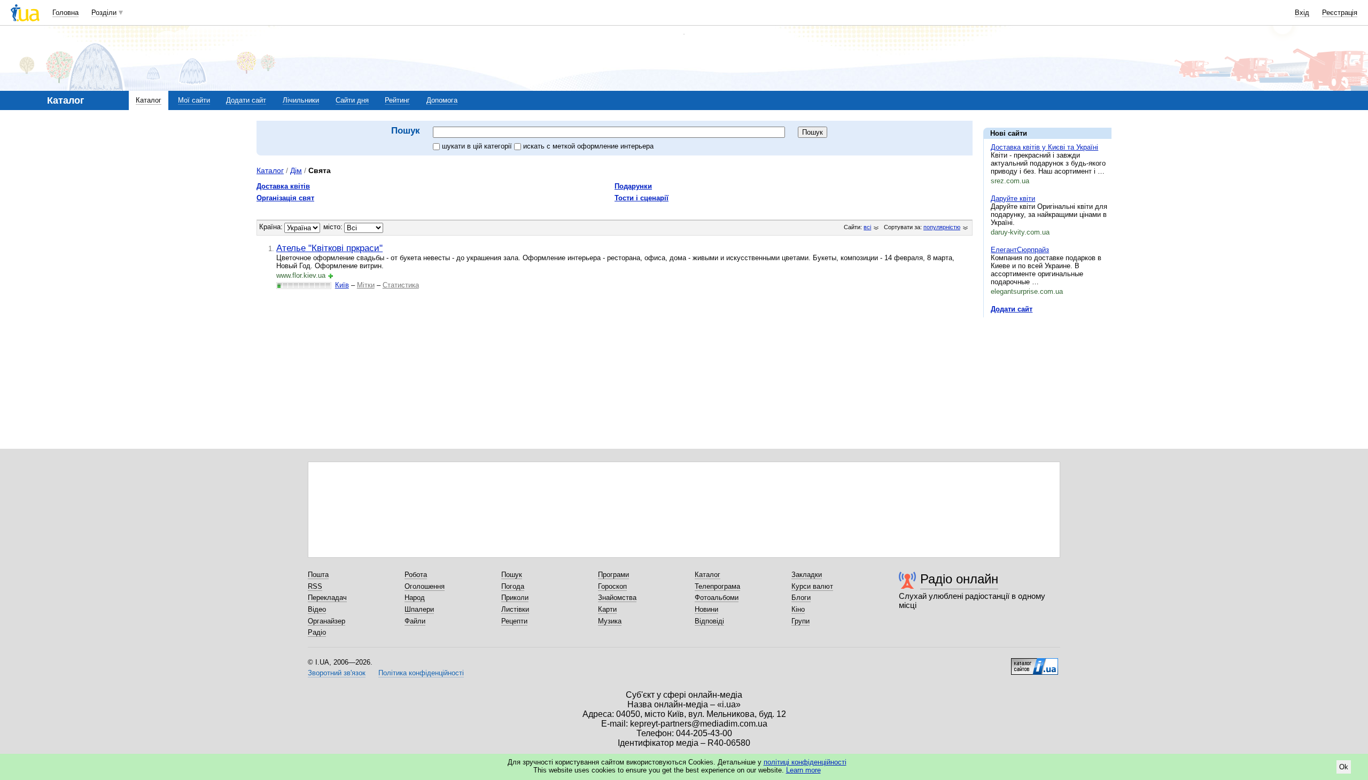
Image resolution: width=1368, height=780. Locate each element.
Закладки (806, 575)
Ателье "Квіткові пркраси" (329, 248)
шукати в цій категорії (478, 146)
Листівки (515, 609)
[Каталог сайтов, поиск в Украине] (1034, 662)
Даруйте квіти (1013, 198)
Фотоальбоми (717, 598)
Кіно (798, 609)
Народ (415, 598)
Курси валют (812, 586)
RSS (315, 586)
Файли (415, 621)
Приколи (514, 598)
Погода (512, 586)
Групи (800, 621)
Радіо (317, 632)
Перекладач (327, 598)
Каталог (148, 100)
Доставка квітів (283, 186)
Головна (65, 13)
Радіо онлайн (959, 579)
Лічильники (301, 100)
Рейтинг (397, 100)
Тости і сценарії (642, 198)
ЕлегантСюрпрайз (1020, 250)
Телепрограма (717, 586)
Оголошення (425, 586)
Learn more (803, 770)
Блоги (801, 598)
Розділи (103, 13)
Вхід (1302, 13)
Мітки (366, 285)
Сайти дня (352, 100)
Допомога (441, 100)
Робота (416, 575)
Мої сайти (194, 100)
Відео (317, 609)
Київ (342, 285)
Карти (607, 609)
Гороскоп (612, 586)
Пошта (318, 575)
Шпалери (419, 609)
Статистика (401, 285)
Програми (613, 575)
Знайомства (617, 598)
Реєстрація (1339, 13)
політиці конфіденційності (805, 762)
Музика (609, 621)
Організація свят (285, 198)
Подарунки (633, 186)
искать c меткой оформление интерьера (588, 146)
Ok (1343, 767)
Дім (296, 170)
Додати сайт (246, 100)
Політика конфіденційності (421, 673)
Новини (706, 609)
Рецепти (514, 621)
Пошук (511, 575)
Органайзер (326, 621)
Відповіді (709, 621)
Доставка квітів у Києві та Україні (1044, 147)
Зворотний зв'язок (337, 673)
